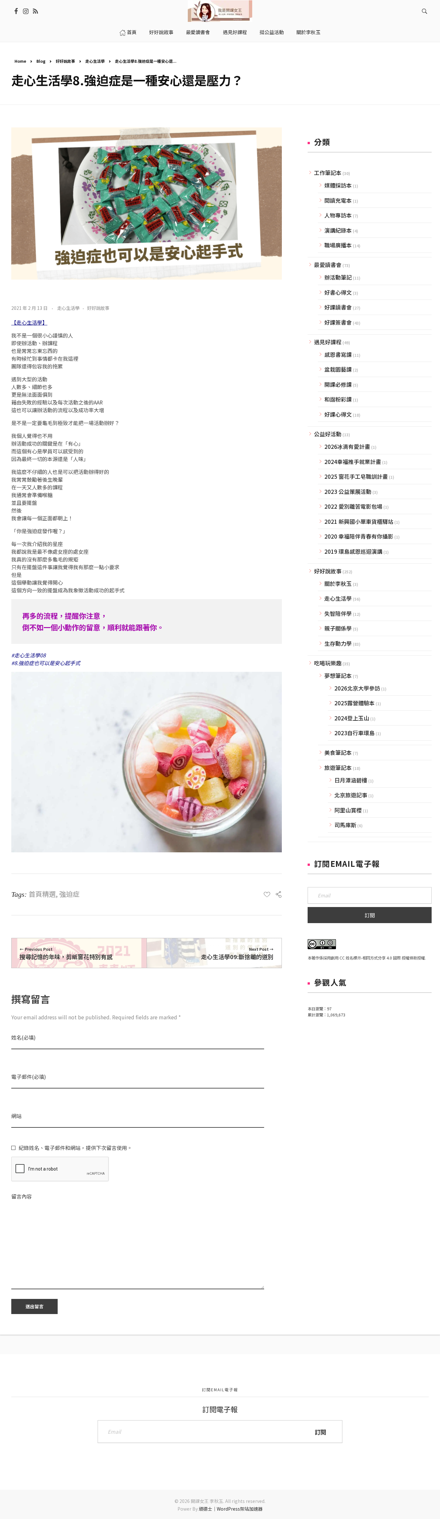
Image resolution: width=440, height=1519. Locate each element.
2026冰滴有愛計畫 (347, 446)
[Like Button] (267, 894)
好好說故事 (65, 61)
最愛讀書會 (327, 265)
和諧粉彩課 (338, 399)
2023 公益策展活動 (347, 491)
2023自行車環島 (354, 733)
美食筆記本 (338, 752)
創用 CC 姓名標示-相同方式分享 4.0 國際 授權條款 (374, 958)
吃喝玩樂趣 (327, 663)
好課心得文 (338, 414)
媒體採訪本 (338, 185)
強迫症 (69, 894)
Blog (40, 61)
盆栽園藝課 (338, 369)
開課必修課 (338, 384)
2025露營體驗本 (354, 703)
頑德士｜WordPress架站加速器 (231, 1508)
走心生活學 (95, 61)
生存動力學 (338, 643)
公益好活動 (327, 434)
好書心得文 (338, 292)
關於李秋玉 (338, 583)
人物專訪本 (338, 215)
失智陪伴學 (338, 613)
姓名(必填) (23, 1037)
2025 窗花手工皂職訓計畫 (356, 476)
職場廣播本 (338, 245)
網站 (16, 1116)
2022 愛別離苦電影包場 (353, 506)
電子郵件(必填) (28, 1076)
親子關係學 (338, 628)
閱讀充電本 (338, 200)
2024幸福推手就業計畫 (352, 462)
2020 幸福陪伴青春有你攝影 (358, 536)
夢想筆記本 (338, 676)
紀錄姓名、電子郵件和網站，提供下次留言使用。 (75, 1148)
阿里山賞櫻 (348, 810)
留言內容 (21, 1196)
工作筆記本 (327, 173)
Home (20, 61)
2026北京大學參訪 (357, 688)
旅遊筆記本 (338, 768)
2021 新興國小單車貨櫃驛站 (358, 521)
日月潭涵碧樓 (350, 780)
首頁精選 (42, 894)
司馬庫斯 (345, 825)
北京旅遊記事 (350, 795)
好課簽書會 (338, 322)
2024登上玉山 (351, 718)
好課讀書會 (338, 307)
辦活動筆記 (338, 277)
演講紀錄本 (338, 230)
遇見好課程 (327, 342)
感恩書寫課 (338, 354)
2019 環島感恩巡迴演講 (353, 551)
